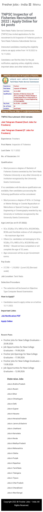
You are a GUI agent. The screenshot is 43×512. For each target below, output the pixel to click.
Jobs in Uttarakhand (14, 488)
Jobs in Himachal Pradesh (17, 419)
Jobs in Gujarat (12, 409)
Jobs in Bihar (12, 394)
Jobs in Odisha (12, 453)
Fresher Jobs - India (15, 4)
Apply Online (7, 321)
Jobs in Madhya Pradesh (16, 443)
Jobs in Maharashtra (15, 448)
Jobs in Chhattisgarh (15, 399)
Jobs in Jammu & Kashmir (17, 424)
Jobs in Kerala (12, 438)
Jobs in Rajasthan (14, 463)
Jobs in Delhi (12, 404)
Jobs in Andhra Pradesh (16, 384)
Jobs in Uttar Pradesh (15, 483)
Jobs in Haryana (13, 414)
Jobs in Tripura (12, 478)
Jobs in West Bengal (14, 493)
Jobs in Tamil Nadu (14, 468)
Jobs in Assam (12, 389)
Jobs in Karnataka (14, 433)
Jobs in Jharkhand (14, 429)
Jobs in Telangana (14, 473)
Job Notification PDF (11, 316)
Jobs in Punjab (12, 458)
